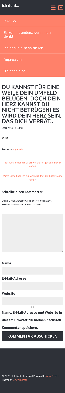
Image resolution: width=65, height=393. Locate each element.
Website (8, 293)
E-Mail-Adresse (14, 278)
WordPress (51, 376)
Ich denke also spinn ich (23, 47)
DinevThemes (20, 379)
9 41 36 (10, 20)
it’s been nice (14, 70)
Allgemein (17, 149)
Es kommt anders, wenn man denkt (27, 34)
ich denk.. (10, 5)
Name (6, 263)
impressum (13, 59)
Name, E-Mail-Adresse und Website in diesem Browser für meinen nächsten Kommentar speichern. (32, 320)
